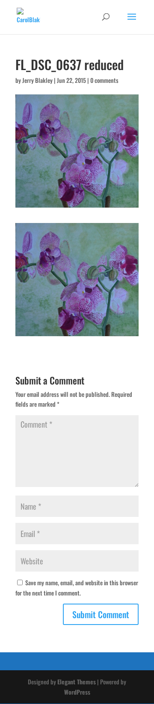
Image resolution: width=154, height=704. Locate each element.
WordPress (77, 691)
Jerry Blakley (37, 80)
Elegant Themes (76, 681)
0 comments (104, 80)
